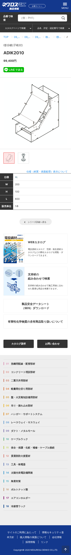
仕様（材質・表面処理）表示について (47, 171)
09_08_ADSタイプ (27, 36)
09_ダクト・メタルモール (17, 36)
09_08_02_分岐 (38, 36)
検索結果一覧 (48, 36)
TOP (5, 36)
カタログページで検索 (15, 28)
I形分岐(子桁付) (59, 36)
